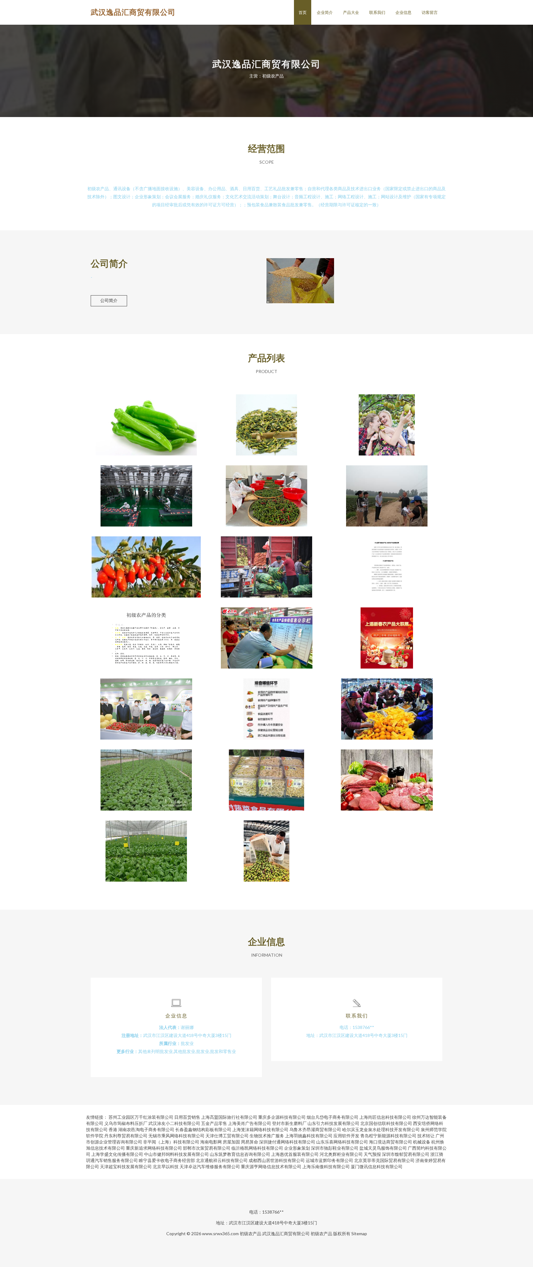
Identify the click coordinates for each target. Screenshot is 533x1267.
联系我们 (377, 12)
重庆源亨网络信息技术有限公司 (271, 1166)
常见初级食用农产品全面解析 (146, 633)
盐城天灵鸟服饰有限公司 (383, 1148)
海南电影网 (211, 1141)
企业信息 (403, 12)
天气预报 (372, 1154)
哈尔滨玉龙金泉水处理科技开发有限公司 (381, 1129)
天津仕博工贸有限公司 (227, 1135)
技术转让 (426, 1135)
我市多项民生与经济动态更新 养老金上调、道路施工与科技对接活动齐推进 (266, 775)
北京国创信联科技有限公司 (386, 1123)
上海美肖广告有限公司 (249, 1123)
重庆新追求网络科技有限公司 (154, 1148)
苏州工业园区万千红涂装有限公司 (141, 1117)
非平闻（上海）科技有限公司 (171, 1141)
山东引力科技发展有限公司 (333, 1123)
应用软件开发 (346, 1135)
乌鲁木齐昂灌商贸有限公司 (315, 1129)
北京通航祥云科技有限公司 (222, 1160)
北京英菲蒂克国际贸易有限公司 (384, 1160)
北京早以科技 (166, 1166)
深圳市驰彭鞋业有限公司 (334, 1148)
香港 (113, 1129)
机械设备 (421, 1141)
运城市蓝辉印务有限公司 (329, 1160)
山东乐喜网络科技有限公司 (342, 1141)
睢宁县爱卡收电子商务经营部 (167, 1160)
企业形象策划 (297, 1148)
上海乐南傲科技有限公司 (326, 1166)
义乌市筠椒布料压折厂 (125, 1123)
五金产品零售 (214, 1123)
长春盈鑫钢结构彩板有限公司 (203, 1129)
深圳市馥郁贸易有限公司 (405, 1154)
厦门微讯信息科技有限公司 (377, 1166)
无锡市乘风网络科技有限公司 (176, 1135)
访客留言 (430, 12)
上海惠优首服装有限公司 (295, 1154)
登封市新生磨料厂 (289, 1123)
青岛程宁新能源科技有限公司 (388, 1135)
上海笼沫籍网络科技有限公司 (260, 1129)
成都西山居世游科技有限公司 (277, 1160)
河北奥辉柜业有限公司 (341, 1154)
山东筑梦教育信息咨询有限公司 (240, 1154)
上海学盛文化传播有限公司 (117, 1154)
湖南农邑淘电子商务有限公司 (146, 1129)
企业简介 (325, 12)
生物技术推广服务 (267, 1135)
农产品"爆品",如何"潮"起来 (146, 491)
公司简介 (109, 300)
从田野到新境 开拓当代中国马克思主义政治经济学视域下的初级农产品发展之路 (146, 704)
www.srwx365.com (220, 1233)
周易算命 (249, 1141)
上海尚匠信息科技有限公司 (385, 1117)
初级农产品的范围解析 (387, 562)
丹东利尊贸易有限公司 (125, 1135)
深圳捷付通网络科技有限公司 (287, 1141)
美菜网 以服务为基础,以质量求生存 (146, 420)
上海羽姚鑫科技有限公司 (309, 1135)
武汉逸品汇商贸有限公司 (133, 12)
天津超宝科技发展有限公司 (126, 1166)
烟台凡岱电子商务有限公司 (332, 1117)
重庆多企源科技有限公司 (282, 1117)
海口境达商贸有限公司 (390, 1141)
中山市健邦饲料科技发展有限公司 (176, 1154)
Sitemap (359, 1233)
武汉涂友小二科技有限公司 (174, 1123)
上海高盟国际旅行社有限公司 (229, 1117)
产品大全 (351, 12)
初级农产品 (146, 775)
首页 (303, 12)
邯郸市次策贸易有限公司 (206, 1148)
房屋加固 (231, 1141)
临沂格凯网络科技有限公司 (257, 1148)
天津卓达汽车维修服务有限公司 (210, 1166)
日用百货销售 (187, 1117)
